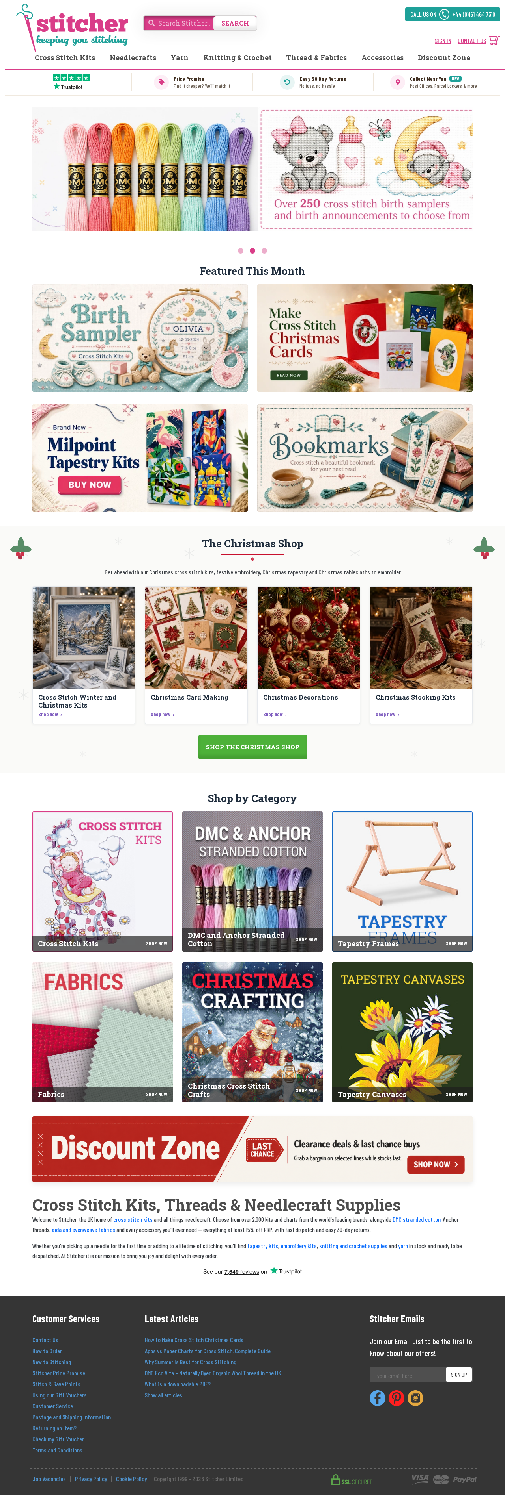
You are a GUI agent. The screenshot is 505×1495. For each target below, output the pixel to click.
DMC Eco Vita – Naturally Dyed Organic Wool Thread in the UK (213, 1372)
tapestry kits (262, 1245)
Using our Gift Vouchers (59, 1395)
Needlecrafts (133, 57)
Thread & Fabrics (316, 57)
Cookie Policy (131, 1478)
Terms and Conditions (57, 1450)
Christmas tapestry (285, 572)
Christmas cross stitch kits (181, 572)
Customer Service (52, 1406)
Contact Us (45, 1339)
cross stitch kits (133, 1219)
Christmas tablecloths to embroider (359, 572)
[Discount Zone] (252, 1149)
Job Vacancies (49, 1478)
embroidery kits (299, 1245)
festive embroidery (238, 572)
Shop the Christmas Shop (252, 747)
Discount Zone (444, 57)
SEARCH (235, 23)
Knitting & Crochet (237, 57)
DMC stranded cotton (417, 1219)
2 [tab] (252, 251)
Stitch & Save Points (56, 1384)
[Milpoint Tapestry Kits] (140, 458)
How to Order (47, 1350)
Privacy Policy (91, 1478)
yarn (403, 1245)
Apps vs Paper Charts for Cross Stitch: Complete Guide (208, 1350)
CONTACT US (472, 40)
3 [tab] (264, 251)
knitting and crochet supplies (353, 1245)
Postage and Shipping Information (71, 1417)
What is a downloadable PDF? (178, 1384)
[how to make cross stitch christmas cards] (365, 338)
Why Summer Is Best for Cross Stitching (190, 1361)
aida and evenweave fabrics (83, 1229)
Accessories (382, 57)
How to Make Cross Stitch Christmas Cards (194, 1339)
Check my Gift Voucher (58, 1439)
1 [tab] (240, 251)
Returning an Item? (54, 1428)
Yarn (179, 57)
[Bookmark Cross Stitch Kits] (365, 458)
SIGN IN (443, 40)
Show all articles (163, 1395)
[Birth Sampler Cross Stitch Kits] (140, 338)
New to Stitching (51, 1361)
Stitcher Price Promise (58, 1372)
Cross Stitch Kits (65, 57)
